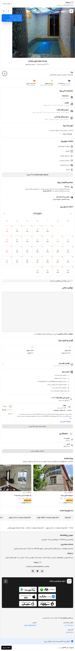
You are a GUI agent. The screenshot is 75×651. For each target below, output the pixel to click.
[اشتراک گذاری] (8, 11)
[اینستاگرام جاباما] (33, 571)
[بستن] (3, 16)
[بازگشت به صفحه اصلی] (5, 581)
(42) (41, 64)
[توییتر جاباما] (37, 571)
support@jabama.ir (30, 625)
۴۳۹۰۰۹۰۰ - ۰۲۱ (68, 625)
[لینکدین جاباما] (42, 571)
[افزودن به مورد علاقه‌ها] (4, 11)
